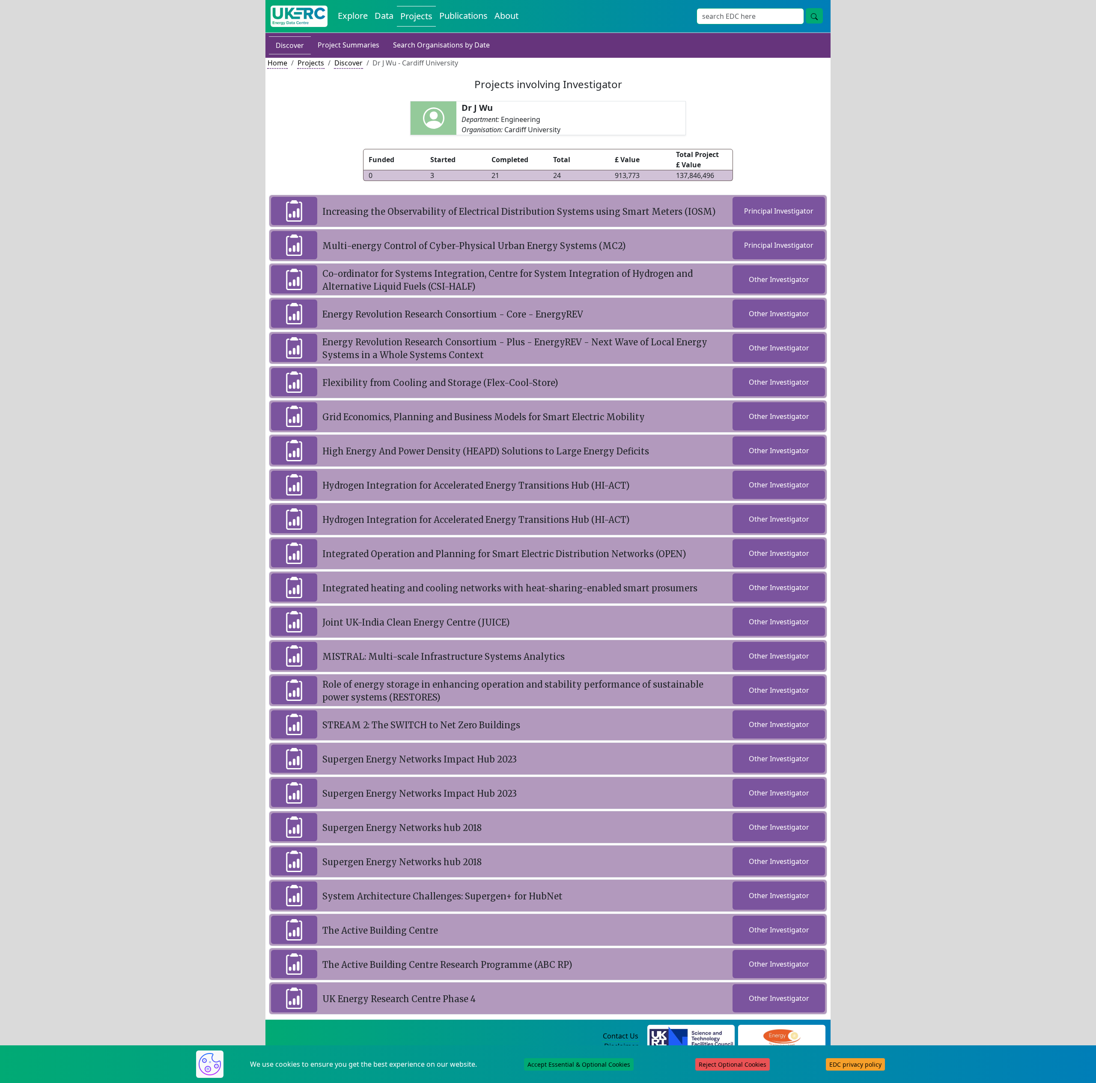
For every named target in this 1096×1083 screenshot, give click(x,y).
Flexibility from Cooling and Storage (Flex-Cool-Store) (440, 382)
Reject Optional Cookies (732, 1064)
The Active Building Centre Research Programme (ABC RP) (447, 964)
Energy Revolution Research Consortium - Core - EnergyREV (452, 314)
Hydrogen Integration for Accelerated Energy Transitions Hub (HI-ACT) (476, 485)
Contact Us (620, 1036)
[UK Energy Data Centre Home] (299, 16)
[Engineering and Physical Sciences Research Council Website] (781, 1036)
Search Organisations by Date (441, 45)
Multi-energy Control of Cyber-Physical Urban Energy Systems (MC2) (474, 245)
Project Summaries (348, 45)
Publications (463, 15)
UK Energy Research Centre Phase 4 (399, 999)
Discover (290, 45)
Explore (353, 15)
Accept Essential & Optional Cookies (578, 1064)
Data (384, 15)
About (506, 15)
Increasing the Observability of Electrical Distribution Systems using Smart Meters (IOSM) (519, 211)
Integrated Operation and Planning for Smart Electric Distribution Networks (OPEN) (504, 554)
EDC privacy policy (855, 1064)
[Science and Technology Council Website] (691, 1036)
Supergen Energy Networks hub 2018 (402, 827)
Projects (416, 16)
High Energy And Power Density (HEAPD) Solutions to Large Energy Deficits (485, 451)
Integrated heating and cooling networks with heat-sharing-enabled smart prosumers (509, 588)
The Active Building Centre (380, 930)
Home (277, 63)
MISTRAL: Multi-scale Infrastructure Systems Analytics (443, 656)
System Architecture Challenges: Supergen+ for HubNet (442, 896)
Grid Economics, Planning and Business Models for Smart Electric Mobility (483, 417)
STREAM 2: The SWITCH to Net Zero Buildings (421, 725)
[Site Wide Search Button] (814, 16)
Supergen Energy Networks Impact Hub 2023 (419, 759)
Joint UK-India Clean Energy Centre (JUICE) (416, 622)
